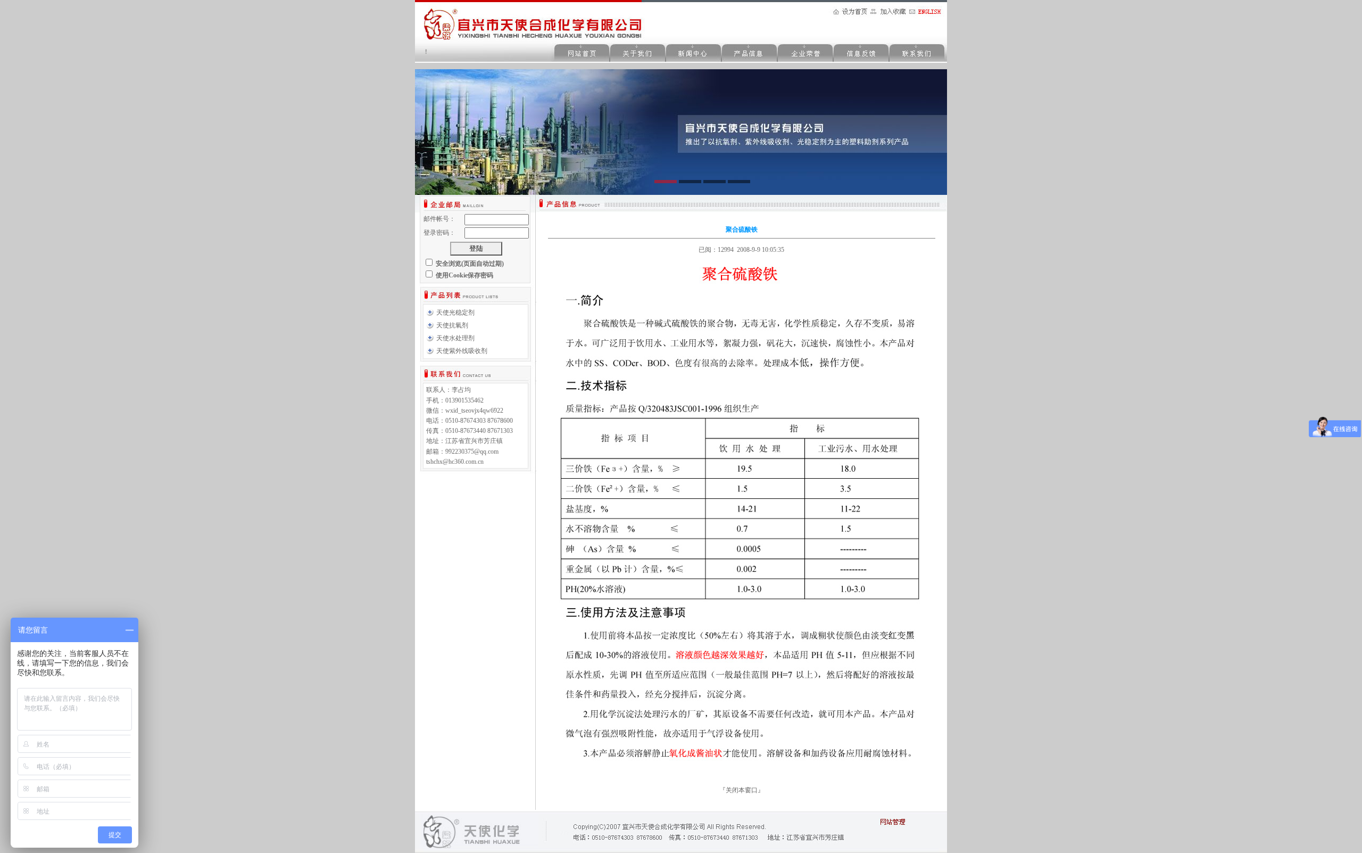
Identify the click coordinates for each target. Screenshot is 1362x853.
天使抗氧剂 (452, 325)
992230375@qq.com (472, 451)
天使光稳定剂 (455, 312)
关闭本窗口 (742, 790)
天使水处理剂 (455, 338)
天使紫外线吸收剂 (461, 351)
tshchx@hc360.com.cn (455, 461)
